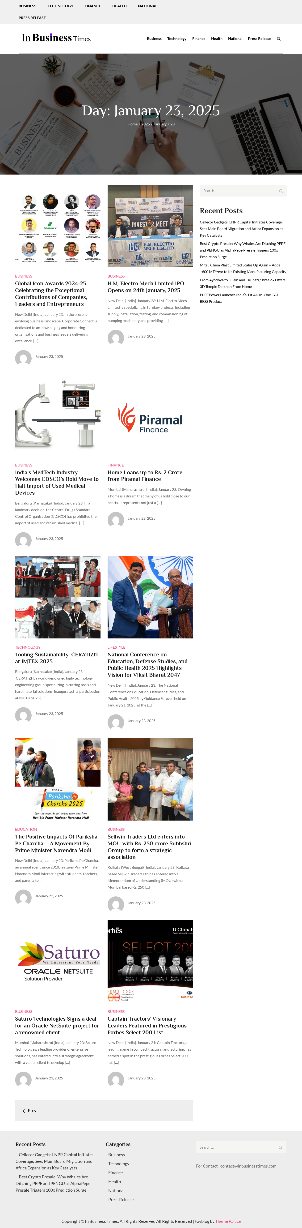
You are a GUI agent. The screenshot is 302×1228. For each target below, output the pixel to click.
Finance (93, 6)
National (147, 6)
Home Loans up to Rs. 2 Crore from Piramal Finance (145, 475)
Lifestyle (116, 647)
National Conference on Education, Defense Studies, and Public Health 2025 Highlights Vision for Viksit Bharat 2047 (148, 664)
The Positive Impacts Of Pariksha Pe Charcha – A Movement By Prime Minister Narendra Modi (56, 843)
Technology (60, 6)
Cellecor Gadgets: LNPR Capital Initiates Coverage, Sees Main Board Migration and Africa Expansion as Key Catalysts (241, 228)
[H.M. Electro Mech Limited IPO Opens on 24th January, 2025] (150, 226)
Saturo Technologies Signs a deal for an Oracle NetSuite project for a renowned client (57, 1025)
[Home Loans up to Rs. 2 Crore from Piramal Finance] (150, 415)
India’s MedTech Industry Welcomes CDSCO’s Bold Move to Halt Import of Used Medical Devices (57, 482)
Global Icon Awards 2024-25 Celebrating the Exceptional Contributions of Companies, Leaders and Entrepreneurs (51, 293)
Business (27, 6)
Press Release (32, 17)
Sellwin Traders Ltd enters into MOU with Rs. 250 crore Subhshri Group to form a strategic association (149, 846)
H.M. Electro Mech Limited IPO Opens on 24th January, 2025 (146, 286)
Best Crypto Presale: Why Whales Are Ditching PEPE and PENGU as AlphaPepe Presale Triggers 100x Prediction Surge (242, 250)
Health (119, 6)
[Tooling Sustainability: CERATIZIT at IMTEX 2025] (58, 597)
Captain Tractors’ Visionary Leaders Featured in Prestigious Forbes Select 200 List (147, 1025)
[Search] (279, 38)
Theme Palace (228, 1221)
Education (26, 829)
